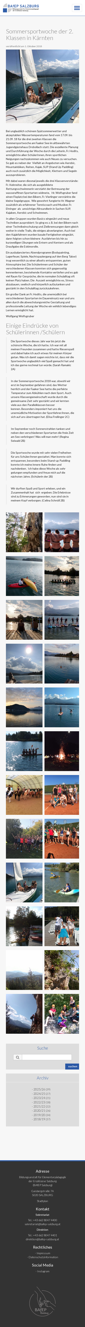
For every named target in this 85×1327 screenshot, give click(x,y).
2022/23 (39, 1102)
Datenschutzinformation (43, 1257)
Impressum (43, 1253)
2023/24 (39, 1098)
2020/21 (39, 1110)
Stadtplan (42, 1201)
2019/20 (39, 1115)
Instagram (43, 1271)
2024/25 (39, 1093)
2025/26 (39, 1089)
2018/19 (39, 1119)
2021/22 (39, 1106)
